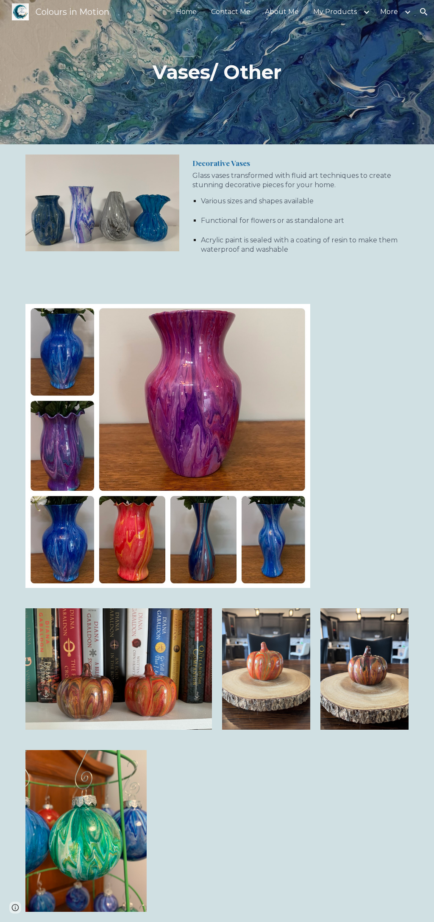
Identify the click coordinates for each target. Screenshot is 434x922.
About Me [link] (282, 12)
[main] (217, 72)
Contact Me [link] (230, 12)
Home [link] (186, 12)
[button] (424, 12)
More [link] (389, 12)
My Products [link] (335, 12)
